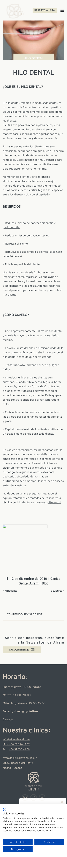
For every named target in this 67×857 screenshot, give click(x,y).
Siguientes (56, 591)
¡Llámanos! (54, 502)
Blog (45, 583)
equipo (7, 497)
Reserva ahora (44, 10)
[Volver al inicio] (15, 10)
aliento (23, 243)
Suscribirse (19, 649)
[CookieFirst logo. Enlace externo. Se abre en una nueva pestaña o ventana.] (4, 809)
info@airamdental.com (16, 739)
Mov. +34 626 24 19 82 (16, 744)
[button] (62, 10)
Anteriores (11, 591)
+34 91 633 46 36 (19, 749)
